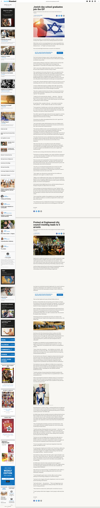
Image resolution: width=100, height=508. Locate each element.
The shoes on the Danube (7, 73)
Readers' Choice (7, 417)
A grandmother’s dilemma (7, 241)
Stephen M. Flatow (11, 493)
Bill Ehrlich (3, 74)
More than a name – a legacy (7, 233)
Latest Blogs (11, 488)
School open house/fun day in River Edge (8, 133)
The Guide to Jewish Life (8, 390)
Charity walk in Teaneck (5, 175)
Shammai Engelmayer (7, 204)
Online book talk (4, 129)
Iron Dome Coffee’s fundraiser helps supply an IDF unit (8, 59)
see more (12, 339)
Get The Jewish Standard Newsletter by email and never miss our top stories (43, 53)
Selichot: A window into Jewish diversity (6, 216)
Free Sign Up (60, 294)
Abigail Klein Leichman (38, 15)
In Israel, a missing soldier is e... (11, 495)
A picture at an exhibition (7, 89)
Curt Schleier (4, 123)
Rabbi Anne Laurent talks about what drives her (7, 308)
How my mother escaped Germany (6, 92)
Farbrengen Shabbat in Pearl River (7, 171)
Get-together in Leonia (5, 138)
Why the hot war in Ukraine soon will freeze (7, 108)
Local (35, 208)
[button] (98, 1)
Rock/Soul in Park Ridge (5, 163)
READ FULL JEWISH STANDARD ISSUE (7, 366)
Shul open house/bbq (5, 167)
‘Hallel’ (3, 270)
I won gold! (8, 257)
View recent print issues (8, 384)
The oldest (3, 249)
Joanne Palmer (37, 233)
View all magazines (10, 462)
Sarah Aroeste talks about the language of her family (8, 15)
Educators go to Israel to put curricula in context (7, 326)
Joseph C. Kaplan (11, 500)
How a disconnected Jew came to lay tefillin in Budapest (8, 76)
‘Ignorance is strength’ (6, 105)
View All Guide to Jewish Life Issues (8, 412)
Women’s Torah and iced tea (6, 154)
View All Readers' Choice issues (8, 436)
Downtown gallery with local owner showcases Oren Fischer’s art (7, 274)
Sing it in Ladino (7, 10)
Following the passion (6, 39)
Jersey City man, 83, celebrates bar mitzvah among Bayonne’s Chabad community (8, 43)
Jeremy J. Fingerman (7, 231)
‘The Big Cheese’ (5, 122)
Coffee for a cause (5, 56)
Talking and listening (6, 198)
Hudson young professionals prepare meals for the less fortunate (8, 190)
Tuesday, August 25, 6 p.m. (11, 143)
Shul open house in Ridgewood (7, 159)
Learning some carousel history (11, 149)
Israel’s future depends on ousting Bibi (7, 207)
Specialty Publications (5, 442)
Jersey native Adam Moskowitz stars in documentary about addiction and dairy (7, 125)
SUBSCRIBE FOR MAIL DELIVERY (7, 385)
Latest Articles (4, 489)
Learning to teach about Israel (6, 322)
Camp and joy (4, 297)
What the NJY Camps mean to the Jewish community (7, 300)
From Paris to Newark (7, 304)
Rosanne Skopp (6, 246)
